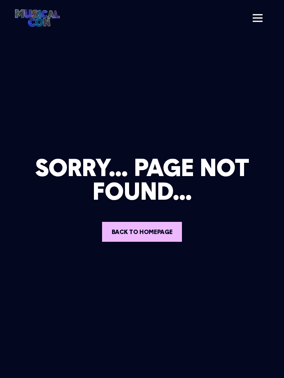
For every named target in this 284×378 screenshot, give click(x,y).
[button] (257, 18)
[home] (37, 18)
